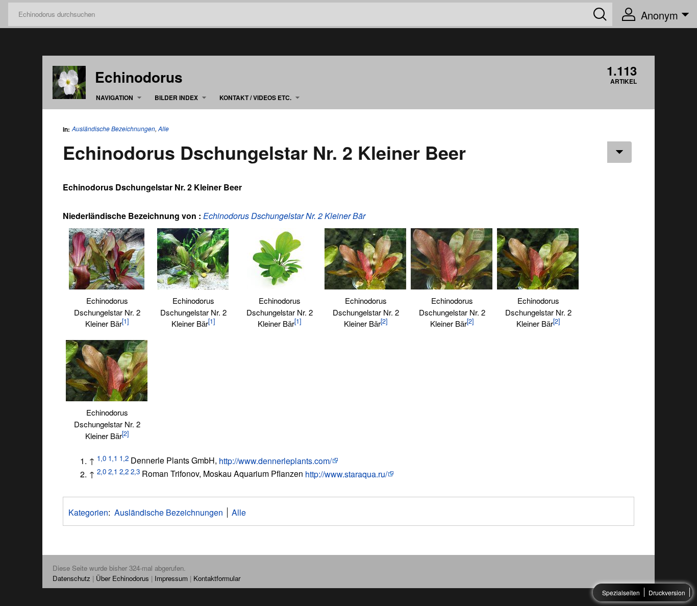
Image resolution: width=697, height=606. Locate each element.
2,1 (112, 471)
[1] (125, 321)
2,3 (135, 471)
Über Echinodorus (122, 578)
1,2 (124, 458)
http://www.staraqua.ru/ (346, 474)
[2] (384, 321)
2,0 (101, 471)
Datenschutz (71, 578)
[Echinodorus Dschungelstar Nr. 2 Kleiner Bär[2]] (365, 258)
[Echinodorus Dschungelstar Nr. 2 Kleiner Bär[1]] (106, 258)
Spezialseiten (621, 592)
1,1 (112, 458)
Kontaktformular (216, 578)
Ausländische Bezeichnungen (113, 128)
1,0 (101, 458)
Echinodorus (139, 77)
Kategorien (88, 512)
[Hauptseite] (69, 81)
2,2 (124, 471)
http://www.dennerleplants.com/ (275, 461)
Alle (163, 129)
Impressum (171, 578)
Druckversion (667, 592)
